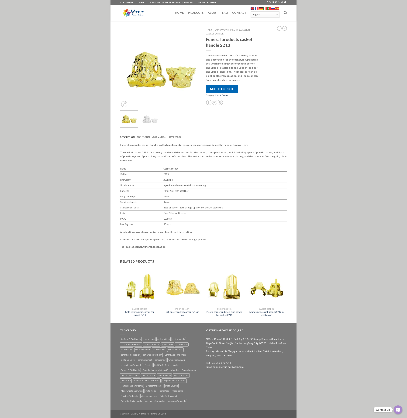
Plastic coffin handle (129, 396)
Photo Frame (177, 391)
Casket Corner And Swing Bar (233, 30)
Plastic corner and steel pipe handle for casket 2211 (224, 313)
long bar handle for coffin (132, 385)
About (213, 12)
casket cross (149, 339)
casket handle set (151, 344)
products (196, 12)
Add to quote (222, 89)
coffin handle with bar (152, 354)
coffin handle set (175, 349)
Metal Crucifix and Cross (132, 391)
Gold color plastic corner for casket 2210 (139, 313)
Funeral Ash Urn (189, 370)
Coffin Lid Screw (128, 360)
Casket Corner (215, 33)
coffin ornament (145, 360)
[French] (257, 8)
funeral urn (126, 380)
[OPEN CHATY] (398, 409)
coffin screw (160, 360)
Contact (239, 12)
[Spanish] (277, 8)
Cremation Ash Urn (176, 360)
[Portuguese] (269, 8)
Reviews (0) (175, 137)
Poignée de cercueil (168, 396)
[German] (261, 8)
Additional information (151, 137)
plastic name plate (149, 396)
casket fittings (163, 339)
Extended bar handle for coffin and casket (161, 370)
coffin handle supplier (130, 354)
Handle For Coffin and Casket (147, 380)
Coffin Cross (167, 344)
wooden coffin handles (155, 401)
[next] (195, 67)
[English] (253, 8)
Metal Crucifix (171, 385)
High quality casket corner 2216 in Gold (182, 313)
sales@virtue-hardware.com (228, 366)
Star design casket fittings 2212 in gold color (266, 313)
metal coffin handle (154, 385)
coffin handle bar (142, 349)
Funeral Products (181, 375)
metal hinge (150, 391)
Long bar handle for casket (174, 380)
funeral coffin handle (130, 375)
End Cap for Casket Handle (166, 365)
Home (179, 12)
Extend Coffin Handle (130, 370)
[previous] (125, 67)
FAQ (225, 12)
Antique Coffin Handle (131, 339)
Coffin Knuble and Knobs (175, 354)
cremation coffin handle (131, 365)
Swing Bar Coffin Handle (131, 401)
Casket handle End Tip (131, 344)
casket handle (178, 339)
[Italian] (265, 8)
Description (127, 137)
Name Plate (164, 391)
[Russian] (273, 8)
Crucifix (148, 365)
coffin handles (159, 349)
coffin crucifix (182, 344)
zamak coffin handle (177, 401)
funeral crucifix (148, 375)
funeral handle (164, 375)
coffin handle (126, 349)
